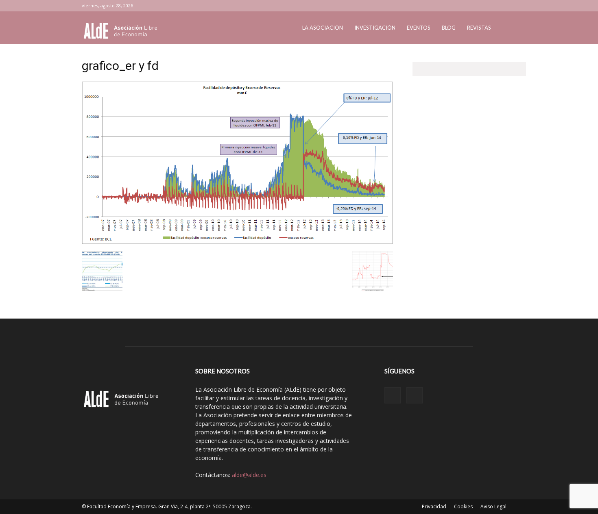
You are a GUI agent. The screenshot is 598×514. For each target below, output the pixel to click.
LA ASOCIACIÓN (322, 27)
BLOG (449, 27)
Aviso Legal (493, 506)
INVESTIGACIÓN (374, 27)
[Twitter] (510, 5)
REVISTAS (479, 27)
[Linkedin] (497, 5)
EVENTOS (418, 27)
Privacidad (434, 506)
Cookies (463, 506)
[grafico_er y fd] (237, 242)
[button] (506, 28)
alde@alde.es (249, 475)
